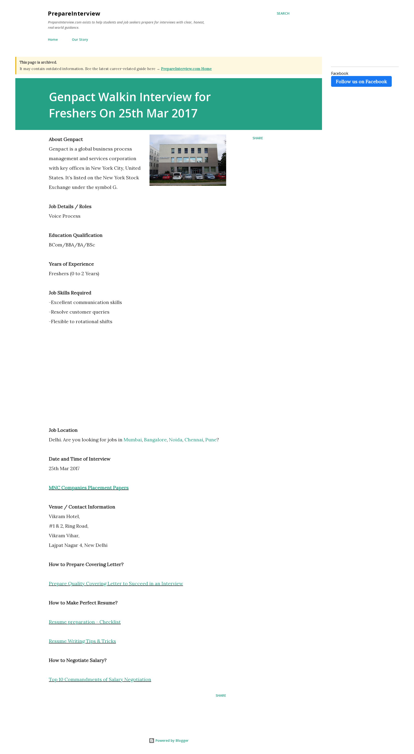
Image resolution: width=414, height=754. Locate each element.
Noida (175, 440)
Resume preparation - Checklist (85, 622)
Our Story (80, 39)
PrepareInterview (74, 13)
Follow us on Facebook (361, 81)
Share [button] (258, 138)
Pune (211, 440)
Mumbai (133, 440)
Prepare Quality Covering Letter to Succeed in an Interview (116, 583)
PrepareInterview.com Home (186, 68)
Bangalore (155, 440)
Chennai (193, 440)
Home (53, 39)
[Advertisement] (89, 379)
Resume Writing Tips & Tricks (82, 641)
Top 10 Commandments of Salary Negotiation (100, 679)
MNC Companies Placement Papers (89, 488)
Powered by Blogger (172, 740)
